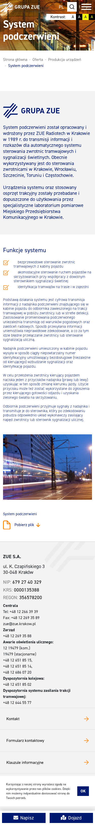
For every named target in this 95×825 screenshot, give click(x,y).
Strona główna (15, 59)
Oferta (37, 59)
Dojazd (75, 818)
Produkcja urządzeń (64, 59)
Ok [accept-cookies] (83, 791)
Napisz (27, 818)
